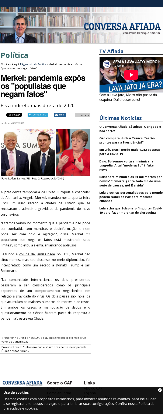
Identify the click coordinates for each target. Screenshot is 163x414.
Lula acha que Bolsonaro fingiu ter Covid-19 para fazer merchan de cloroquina (130, 210)
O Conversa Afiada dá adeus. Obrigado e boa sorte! (130, 129)
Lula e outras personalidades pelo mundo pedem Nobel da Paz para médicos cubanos (131, 197)
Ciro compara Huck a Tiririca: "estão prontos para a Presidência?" (127, 140)
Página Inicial (28, 64)
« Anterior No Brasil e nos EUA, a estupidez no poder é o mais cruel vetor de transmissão (44, 339)
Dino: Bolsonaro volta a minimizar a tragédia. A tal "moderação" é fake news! (126, 165)
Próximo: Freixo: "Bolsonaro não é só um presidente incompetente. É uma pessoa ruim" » (44, 349)
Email (62, 114)
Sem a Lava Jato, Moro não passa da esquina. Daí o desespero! (128, 97)
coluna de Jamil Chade (37, 254)
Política (14, 55)
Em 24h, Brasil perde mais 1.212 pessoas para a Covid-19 (129, 152)
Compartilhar (40, 114)
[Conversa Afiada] (81, 41)
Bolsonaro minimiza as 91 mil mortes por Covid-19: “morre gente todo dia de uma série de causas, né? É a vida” (130, 181)
